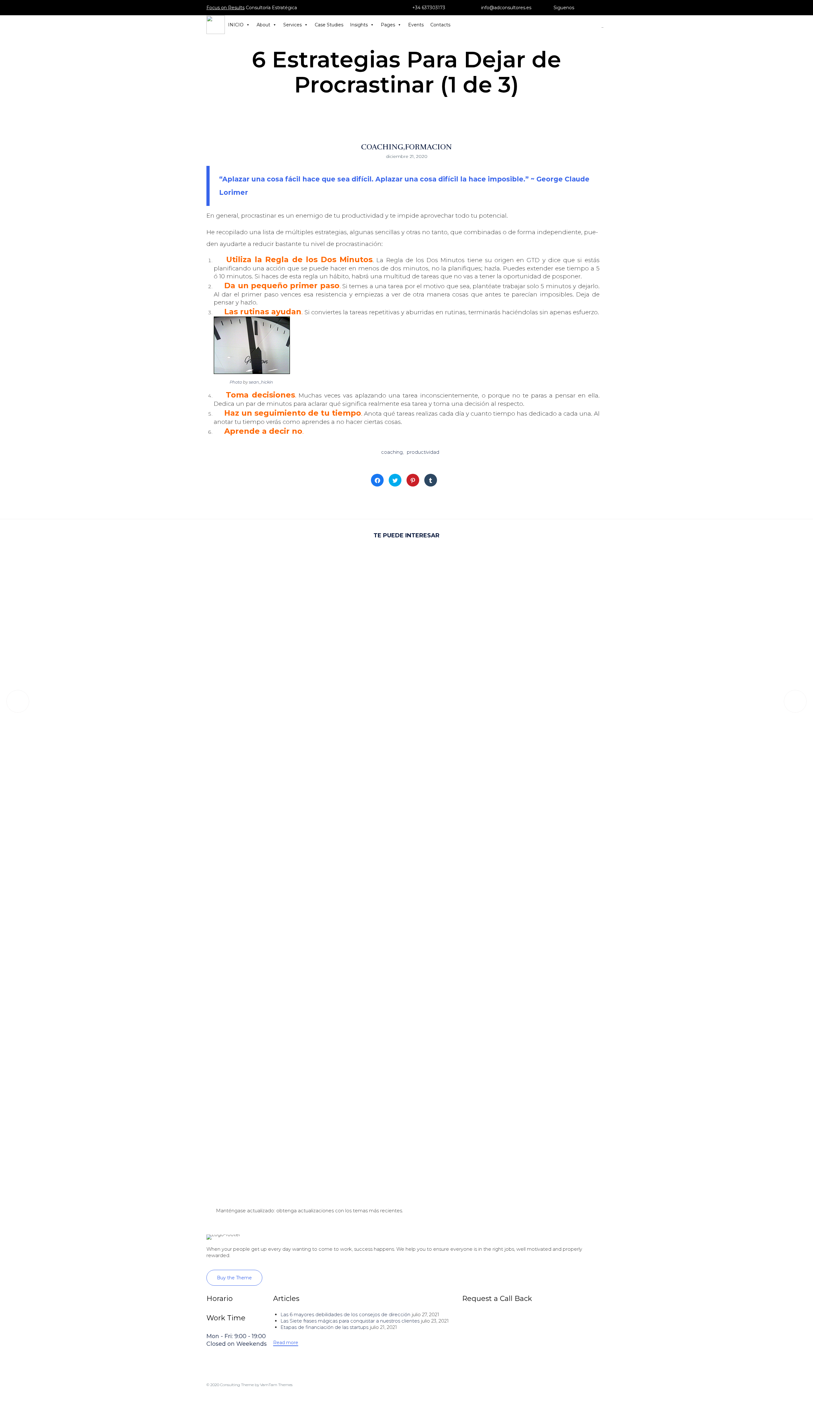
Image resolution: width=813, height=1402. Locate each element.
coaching (392, 452)
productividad (423, 452)
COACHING (382, 147)
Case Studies (329, 25)
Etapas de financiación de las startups (324, 1327)
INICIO (236, 25)
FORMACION (428, 147)
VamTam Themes (276, 1384)
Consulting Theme (237, 1384)
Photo (236, 382)
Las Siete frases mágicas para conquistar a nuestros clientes (350, 1321)
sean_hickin (261, 382)
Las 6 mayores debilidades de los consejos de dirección (345, 1314)
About (263, 25)
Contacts (440, 25)
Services (292, 25)
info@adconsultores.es (506, 7)
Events (416, 25)
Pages (388, 25)
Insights (359, 25)
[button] (234, 1278)
